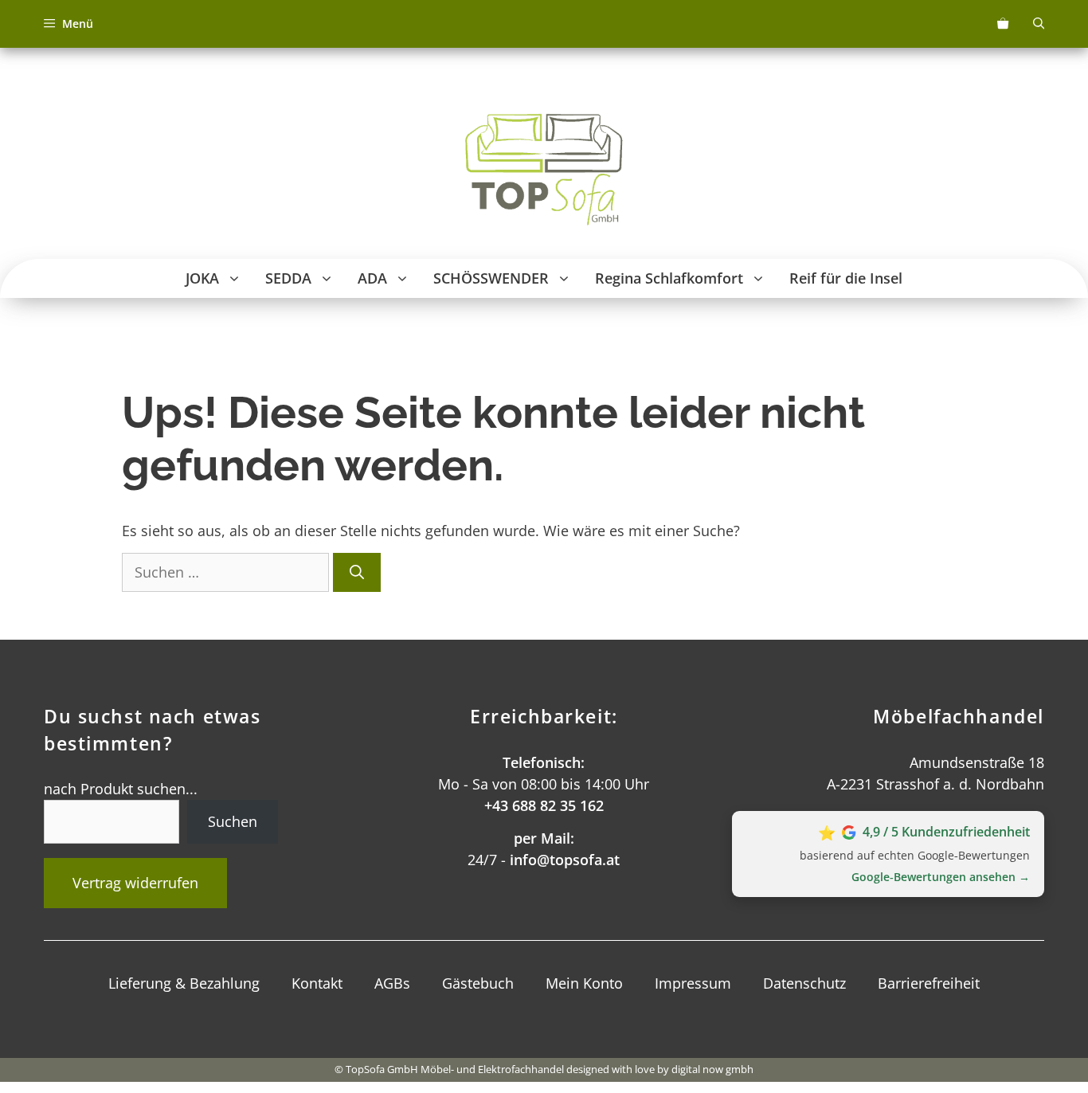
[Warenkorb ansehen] (1002, 24)
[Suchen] (357, 572)
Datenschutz (804, 983)
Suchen (232, 821)
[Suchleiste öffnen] (1038, 24)
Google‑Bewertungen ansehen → (940, 876)
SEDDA (288, 278)
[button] (236, 278)
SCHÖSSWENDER (491, 278)
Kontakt (317, 983)
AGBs (392, 983)
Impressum (693, 983)
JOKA (202, 278)
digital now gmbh (712, 1069)
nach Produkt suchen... (121, 788)
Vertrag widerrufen (135, 882)
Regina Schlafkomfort (669, 278)
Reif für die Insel (845, 278)
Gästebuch (478, 983)
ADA (372, 278)
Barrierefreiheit (929, 983)
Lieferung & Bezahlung (184, 983)
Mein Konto (584, 983)
